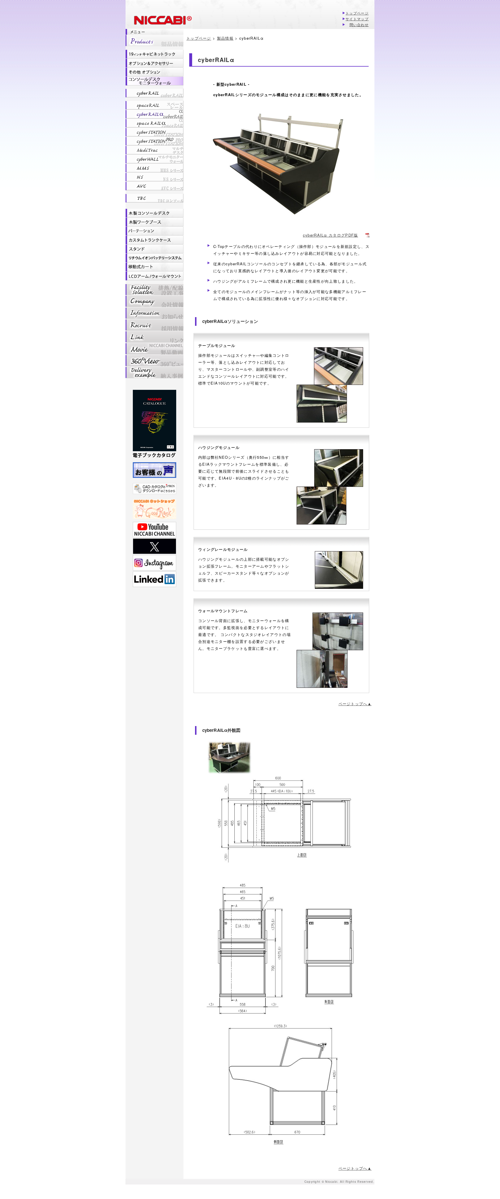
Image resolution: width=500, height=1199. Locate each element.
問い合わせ (359, 24)
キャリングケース (154, 240)
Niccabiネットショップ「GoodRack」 (154, 509)
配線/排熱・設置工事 (154, 289)
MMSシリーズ (154, 168)
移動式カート (154, 267)
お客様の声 (154, 470)
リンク (154, 337)
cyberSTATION (154, 132)
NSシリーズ (154, 177)
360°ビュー (154, 360)
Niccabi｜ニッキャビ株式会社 (159, 21)
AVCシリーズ (154, 186)
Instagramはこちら (154, 563)
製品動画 (154, 348)
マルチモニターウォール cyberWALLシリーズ (154, 159)
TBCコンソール (154, 198)
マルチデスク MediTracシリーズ (154, 150)
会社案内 (154, 301)
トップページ (357, 12)
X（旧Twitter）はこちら (154, 546)
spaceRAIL (154, 105)
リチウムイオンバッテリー (154, 258)
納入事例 (154, 372)
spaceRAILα (154, 123)
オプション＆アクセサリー (154, 63)
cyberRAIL (154, 93)
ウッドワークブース (154, 222)
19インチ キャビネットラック (154, 54)
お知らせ (154, 313)
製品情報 (154, 41)
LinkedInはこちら (154, 579)
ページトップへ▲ (355, 703)
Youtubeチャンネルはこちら (154, 530)
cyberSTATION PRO (154, 141)
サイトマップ (357, 18)
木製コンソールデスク (154, 213)
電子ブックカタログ (154, 424)
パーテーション (154, 231)
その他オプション (154, 72)
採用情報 (154, 325)
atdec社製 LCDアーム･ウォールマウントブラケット (154, 276)
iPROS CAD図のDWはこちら (154, 488)
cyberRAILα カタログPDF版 (330, 235)
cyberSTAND (154, 249)
